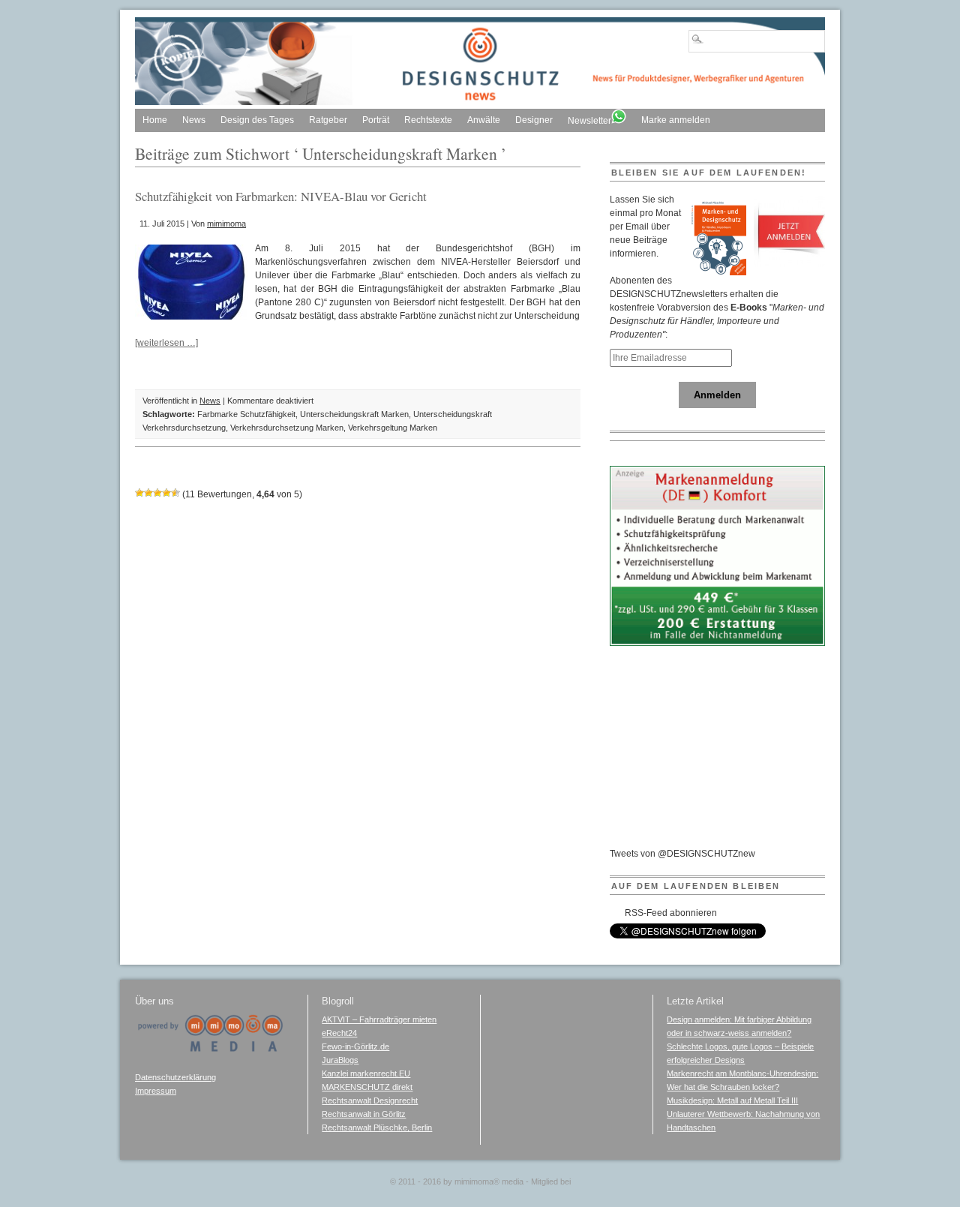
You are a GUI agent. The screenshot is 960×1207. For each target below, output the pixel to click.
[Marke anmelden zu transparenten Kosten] (718, 643)
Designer (534, 120)
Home (154, 120)
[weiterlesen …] (166, 343)
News (194, 120)
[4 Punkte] (166, 492)
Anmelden (717, 395)
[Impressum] (210, 1049)
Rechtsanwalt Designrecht (370, 1100)
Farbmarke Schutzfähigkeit (246, 414)
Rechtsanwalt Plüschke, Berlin (377, 1127)
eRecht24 (339, 1032)
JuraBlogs (340, 1059)
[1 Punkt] (139, 492)
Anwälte (483, 120)
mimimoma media (489, 1181)
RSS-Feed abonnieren (671, 913)
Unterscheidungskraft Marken (354, 414)
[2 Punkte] (148, 492)
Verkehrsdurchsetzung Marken (287, 427)
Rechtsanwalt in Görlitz (364, 1113)
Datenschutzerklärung (175, 1077)
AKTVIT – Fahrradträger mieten (379, 1019)
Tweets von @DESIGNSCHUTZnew (682, 853)
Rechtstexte (428, 120)
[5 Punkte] (175, 492)
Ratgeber (328, 120)
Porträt (375, 120)
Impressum (155, 1090)
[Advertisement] (722, 753)
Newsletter (589, 121)
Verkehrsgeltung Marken (392, 427)
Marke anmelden (675, 120)
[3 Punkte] (157, 492)
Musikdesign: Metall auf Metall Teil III (732, 1100)
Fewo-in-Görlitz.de (355, 1046)
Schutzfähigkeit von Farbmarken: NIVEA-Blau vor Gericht (281, 196)
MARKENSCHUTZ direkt (367, 1086)
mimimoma (226, 223)
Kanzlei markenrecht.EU (366, 1073)
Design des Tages (257, 120)
